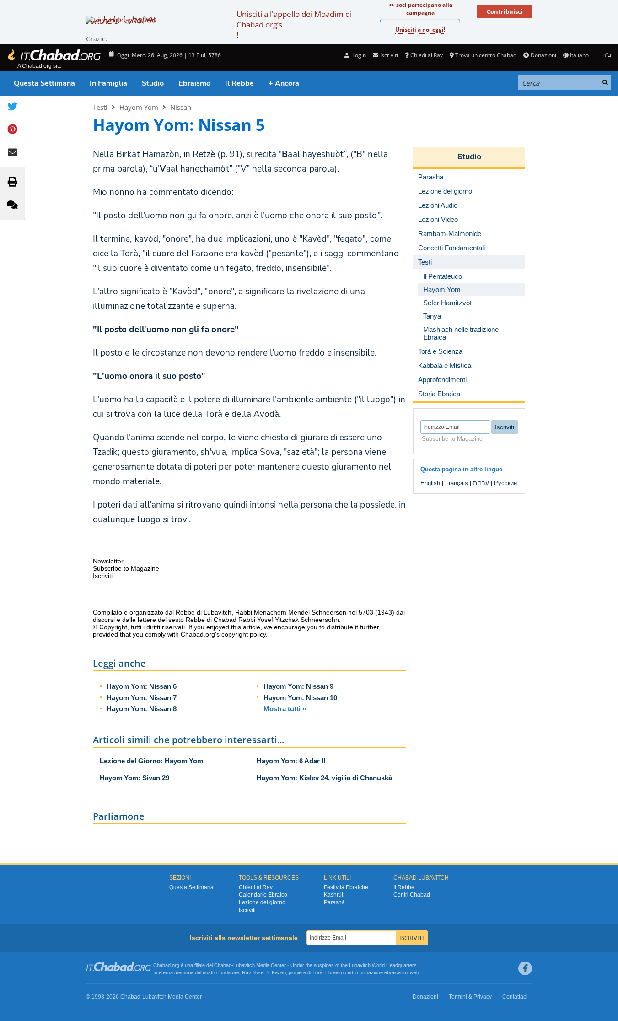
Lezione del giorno (262, 902)
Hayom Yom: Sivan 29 (134, 778)
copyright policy (243, 634)
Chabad (222, 965)
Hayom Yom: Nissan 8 (142, 709)
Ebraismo (194, 83)
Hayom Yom (138, 107)
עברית (481, 483)
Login (358, 55)
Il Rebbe (239, 83)
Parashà (334, 902)
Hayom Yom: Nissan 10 (300, 698)
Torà (317, 972)
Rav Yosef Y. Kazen (264, 972)
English (430, 483)
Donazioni (543, 55)
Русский (505, 483)
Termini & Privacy (470, 997)
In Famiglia (108, 83)
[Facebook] (525, 968)
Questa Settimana (44, 83)
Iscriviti (247, 910)
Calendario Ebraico (263, 894)
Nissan (180, 107)
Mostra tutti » (284, 709)
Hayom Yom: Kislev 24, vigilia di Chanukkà (324, 778)
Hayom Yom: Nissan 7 (142, 698)
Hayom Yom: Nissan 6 (142, 686)
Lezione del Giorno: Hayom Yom (151, 761)
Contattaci (514, 997)
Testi (100, 107)
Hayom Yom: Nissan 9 (298, 686)
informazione (369, 972)
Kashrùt (333, 894)
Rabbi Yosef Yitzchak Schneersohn (288, 619)
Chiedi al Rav (426, 55)
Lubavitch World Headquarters (383, 965)
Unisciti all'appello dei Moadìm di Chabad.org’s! (294, 24)
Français (456, 483)
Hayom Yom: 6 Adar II (291, 761)
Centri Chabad (411, 894)
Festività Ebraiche (346, 887)
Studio (153, 83)
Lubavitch (244, 965)
